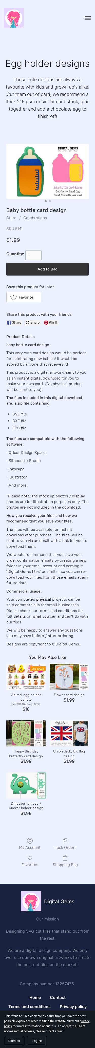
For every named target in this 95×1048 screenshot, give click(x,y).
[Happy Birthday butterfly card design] (25, 733)
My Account (30, 847)
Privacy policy (73, 1006)
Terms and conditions (29, 1006)
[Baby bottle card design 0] (47, 171)
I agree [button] (37, 1041)
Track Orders (65, 847)
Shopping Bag (65, 864)
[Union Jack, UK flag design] (69, 733)
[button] (23, 297)
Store (11, 217)
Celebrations (35, 217)
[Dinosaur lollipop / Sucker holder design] (25, 785)
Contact (58, 997)
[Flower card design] (69, 677)
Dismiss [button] (14, 1041)
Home (35, 997)
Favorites (30, 864)
